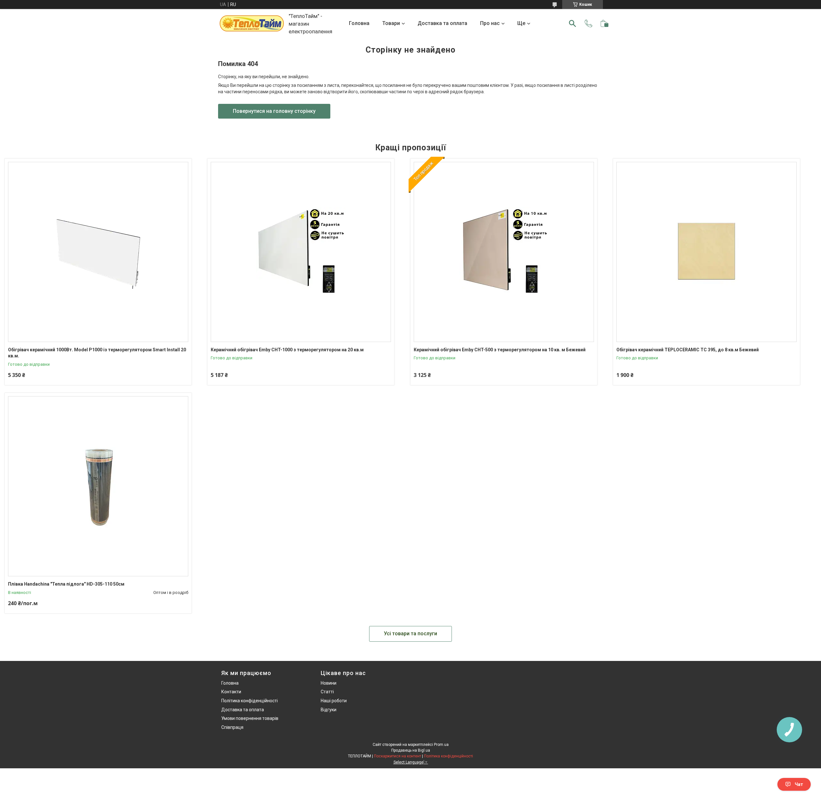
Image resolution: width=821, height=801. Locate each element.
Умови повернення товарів (249, 718)
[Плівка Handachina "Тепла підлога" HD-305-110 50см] (98, 486)
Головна (359, 23)
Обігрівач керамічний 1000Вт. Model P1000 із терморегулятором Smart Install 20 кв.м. (97, 353)
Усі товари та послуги (410, 633)
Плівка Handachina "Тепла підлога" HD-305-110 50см (66, 584)
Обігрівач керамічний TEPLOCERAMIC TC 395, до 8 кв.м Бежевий (687, 349)
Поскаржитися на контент (397, 756)
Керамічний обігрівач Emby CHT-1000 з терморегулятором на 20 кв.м (287, 349)
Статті (327, 691)
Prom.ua (441, 744)
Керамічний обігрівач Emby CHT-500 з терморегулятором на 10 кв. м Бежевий (500, 349)
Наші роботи (334, 700)
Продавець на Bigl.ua (410, 750)
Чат (799, 784)
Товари (391, 23)
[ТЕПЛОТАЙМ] (252, 23)
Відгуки (328, 709)
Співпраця (232, 727)
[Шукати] (572, 23)
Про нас (490, 23)
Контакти (231, 691)
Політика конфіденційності (249, 700)
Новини (328, 683)
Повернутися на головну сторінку (274, 111)
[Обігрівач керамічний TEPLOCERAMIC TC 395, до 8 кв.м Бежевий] (706, 252)
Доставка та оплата (442, 23)
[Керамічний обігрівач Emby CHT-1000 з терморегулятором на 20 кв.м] (301, 252)
